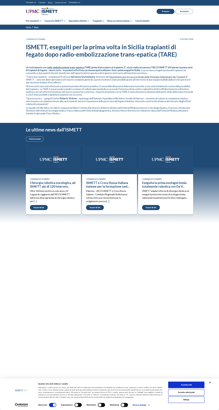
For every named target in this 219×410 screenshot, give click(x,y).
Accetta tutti (186, 385)
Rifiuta (186, 400)
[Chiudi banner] (210, 382)
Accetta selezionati (186, 392)
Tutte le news (35, 139)
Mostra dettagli (139, 405)
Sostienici (184, 11)
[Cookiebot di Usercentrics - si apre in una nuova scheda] (21, 405)
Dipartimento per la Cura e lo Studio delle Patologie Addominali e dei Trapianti (147, 76)
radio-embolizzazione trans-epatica (65, 67)
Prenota (165, 11)
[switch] (78, 405)
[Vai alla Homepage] (42, 11)
